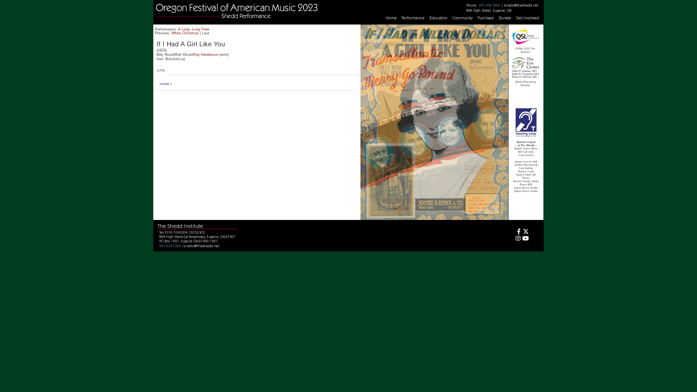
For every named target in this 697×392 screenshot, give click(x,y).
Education (439, 18)
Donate (505, 18)
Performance (413, 18)
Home (391, 18)
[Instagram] (517, 238)
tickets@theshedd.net (521, 5)
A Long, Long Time (193, 29)
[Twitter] (525, 232)
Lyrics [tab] (161, 70)
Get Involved (527, 18)
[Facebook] (517, 232)
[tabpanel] (257, 82)
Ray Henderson (205, 55)
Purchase (486, 18)
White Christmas (185, 33)
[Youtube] (525, 238)
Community (463, 18)
